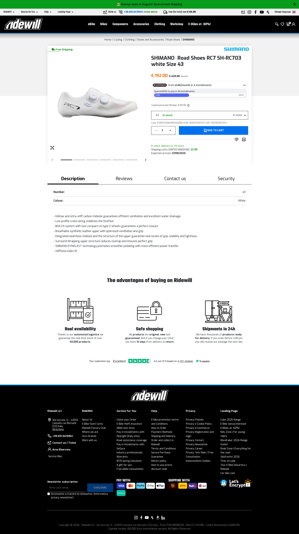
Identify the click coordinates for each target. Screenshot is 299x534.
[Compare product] (244, 139)
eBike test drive (126, 428)
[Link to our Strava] (152, 517)
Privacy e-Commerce (198, 428)
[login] (293, 24)
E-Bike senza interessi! (233, 424)
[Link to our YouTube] (147, 517)
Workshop (176, 24)
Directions (58, 429)
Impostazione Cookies (198, 461)
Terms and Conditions (163, 448)
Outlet (224, 444)
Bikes (103, 24)
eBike (91, 24)
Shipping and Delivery (163, 436)
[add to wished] (237, 139)
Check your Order (126, 419)
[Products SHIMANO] (236, 49)
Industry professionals (130, 452)
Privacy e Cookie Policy (199, 424)
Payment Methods (161, 432)
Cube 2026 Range (230, 419)
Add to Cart (215, 130)
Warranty (122, 456)
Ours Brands (89, 436)
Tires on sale (227, 461)
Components (120, 24)
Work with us (89, 440)
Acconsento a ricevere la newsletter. (79, 495)
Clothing (159, 24)
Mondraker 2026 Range (233, 440)
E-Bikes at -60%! (199, 24)
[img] (188, 105)
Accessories (141, 24)
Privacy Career (194, 448)
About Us (87, 419)
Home (108, 39)
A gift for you (124, 465)
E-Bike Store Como (92, 424)
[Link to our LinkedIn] (163, 517)
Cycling (118, 39)
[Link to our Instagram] (136, 517)
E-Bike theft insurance (129, 424)
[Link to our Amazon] (158, 517)
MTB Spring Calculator (129, 461)
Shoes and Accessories (150, 39)
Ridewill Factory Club (94, 428)
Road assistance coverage (132, 440)
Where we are (90, 432)
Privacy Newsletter (197, 444)
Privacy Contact (195, 440)
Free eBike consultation (130, 469)
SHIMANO (188, 39)
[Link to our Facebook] (141, 517)
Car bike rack (227, 473)
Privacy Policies (195, 419)
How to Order (158, 428)
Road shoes (173, 39)
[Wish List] (282, 24)
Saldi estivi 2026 (230, 456)
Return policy (158, 461)
